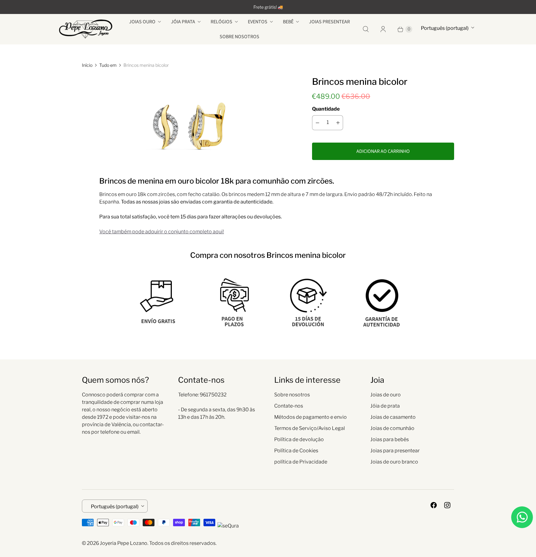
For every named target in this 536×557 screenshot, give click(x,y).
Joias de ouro (385, 395)
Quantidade (326, 109)
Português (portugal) (445, 28)
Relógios (221, 21)
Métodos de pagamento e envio (310, 417)
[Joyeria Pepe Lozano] (86, 29)
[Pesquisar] (365, 29)
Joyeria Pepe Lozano (123, 543)
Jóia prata (183, 21)
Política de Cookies (296, 451)
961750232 (213, 395)
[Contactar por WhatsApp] (522, 517)
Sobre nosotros (239, 36)
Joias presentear (329, 21)
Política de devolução (299, 439)
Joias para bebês (389, 439)
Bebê (288, 21)
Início (87, 65)
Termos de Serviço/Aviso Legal (309, 428)
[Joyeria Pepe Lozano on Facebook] (433, 505)
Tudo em (108, 65)
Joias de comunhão (392, 428)
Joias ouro (142, 21)
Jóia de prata (385, 406)
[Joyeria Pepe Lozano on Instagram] (447, 505)
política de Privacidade (300, 462)
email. (134, 432)
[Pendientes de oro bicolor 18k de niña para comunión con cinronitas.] (188, 118)
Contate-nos (288, 406)
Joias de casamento (393, 417)
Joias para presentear (395, 451)
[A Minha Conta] (383, 29)
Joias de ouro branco (394, 462)
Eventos (257, 21)
